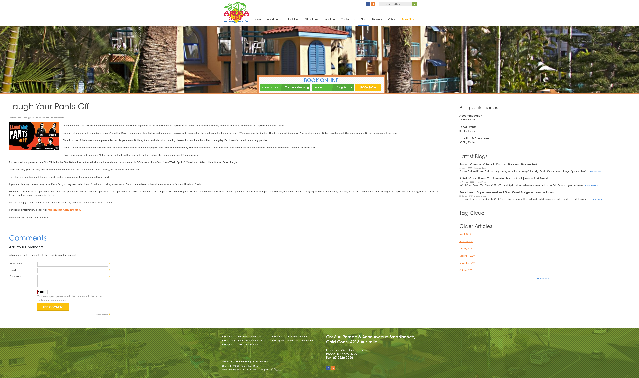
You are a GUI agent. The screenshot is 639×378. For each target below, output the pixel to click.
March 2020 (465, 234)
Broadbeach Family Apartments (290, 336)
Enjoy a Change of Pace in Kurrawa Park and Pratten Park (498, 164)
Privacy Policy (244, 361)
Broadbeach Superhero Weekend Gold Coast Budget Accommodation (506, 192)
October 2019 (465, 270)
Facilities (293, 19)
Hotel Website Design (256, 369)
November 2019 (467, 263)
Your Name (16, 263)
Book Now (408, 19)
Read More (595, 171)
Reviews (377, 19)
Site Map (227, 361)
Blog (363, 19)
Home (257, 19)
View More (542, 278)
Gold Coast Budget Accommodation (243, 340)
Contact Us (348, 19)
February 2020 (466, 241)
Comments (15, 276)
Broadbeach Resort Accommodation (243, 336)
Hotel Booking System (233, 369)
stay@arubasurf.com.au (353, 350)
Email (13, 270)
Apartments (274, 19)
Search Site (261, 361)
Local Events (22, 118)
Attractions (311, 19)
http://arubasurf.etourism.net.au (64, 209)
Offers (391, 19)
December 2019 (467, 256)
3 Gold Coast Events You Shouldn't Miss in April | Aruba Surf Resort (503, 178)
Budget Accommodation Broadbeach (293, 340)
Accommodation (470, 115)
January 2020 (465, 248)
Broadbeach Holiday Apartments (107, 184)
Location (329, 19)
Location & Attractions (474, 138)
